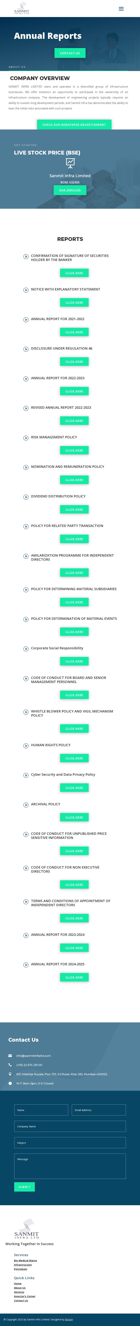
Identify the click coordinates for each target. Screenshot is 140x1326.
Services (19, 1292)
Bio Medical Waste (25, 1260)
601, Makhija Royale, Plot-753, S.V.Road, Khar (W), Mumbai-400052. (62, 1074)
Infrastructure (23, 1264)
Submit (24, 1187)
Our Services (70, 190)
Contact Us (70, 53)
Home (18, 1283)
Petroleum (20, 1269)
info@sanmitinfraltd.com (33, 1055)
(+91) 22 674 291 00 (29, 1065)
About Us (20, 1287)
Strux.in (69, 1319)
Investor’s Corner (24, 1296)
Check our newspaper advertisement (74, 124)
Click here (74, 272)
